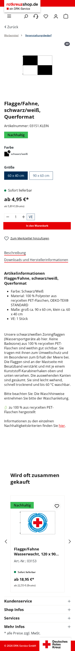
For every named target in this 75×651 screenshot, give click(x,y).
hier (62, 425)
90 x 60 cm (41, 175)
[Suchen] (26, 16)
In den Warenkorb (37, 225)
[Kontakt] (36, 16)
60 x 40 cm (16, 175)
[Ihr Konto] (56, 16)
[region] (37, 69)
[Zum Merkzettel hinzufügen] (57, 506)
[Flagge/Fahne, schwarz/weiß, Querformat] (37, 65)
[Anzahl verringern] (7, 217)
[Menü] (9, 16)
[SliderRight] (63, 541)
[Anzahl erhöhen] (23, 217)
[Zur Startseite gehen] (22, 6)
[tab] (36, 252)
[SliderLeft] (11, 541)
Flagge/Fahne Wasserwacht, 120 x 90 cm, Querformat (35, 551)
